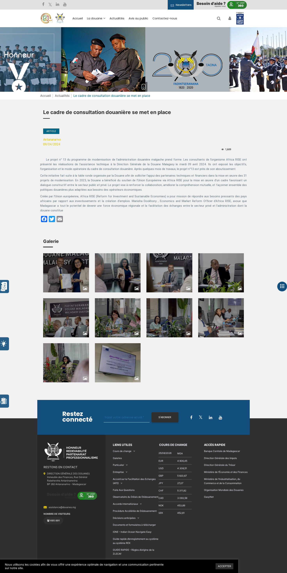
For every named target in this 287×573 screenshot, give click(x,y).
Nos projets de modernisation (153, 65)
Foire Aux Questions (124, 490)
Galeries (117, 458)
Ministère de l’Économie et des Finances (226, 472)
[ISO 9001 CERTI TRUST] (240, 18)
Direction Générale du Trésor (219, 464)
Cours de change (122, 451)
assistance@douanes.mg (62, 507)
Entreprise (118, 472)
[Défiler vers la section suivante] (143, 87)
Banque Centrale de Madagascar (222, 451)
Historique (96, 37)
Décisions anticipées (124, 517)
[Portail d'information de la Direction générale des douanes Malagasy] (60, 18)
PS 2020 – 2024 (131, 56)
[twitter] (50, 4)
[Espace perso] (229, 18)
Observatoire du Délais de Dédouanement (135, 496)
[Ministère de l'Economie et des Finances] (46, 18)
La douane (94, 18)
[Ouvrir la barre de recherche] (219, 18)
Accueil (77, 18)
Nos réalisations (100, 48)
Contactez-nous (164, 18)
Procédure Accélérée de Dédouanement (135, 510)
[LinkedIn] (57, 4)
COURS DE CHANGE (173, 445)
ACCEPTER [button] (224, 566)
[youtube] (64, 4)
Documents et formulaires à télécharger (134, 524)
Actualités (117, 18)
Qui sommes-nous (102, 31)
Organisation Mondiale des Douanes (223, 490)
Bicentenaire (98, 54)
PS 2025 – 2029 (131, 50)
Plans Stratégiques (103, 43)
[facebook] (43, 4)
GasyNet (209, 496)
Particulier (118, 464)
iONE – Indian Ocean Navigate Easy (132, 531)
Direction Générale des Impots (220, 458)
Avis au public (138, 18)
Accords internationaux (125, 503)
